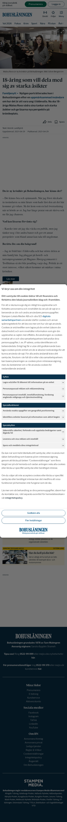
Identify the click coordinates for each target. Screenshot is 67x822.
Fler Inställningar (33, 520)
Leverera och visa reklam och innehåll (20, 439)
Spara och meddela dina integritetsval (20, 445)
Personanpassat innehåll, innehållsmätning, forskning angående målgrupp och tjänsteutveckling (28, 396)
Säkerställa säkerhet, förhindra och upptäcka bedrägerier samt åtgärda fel (32, 431)
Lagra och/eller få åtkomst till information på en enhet (28, 382)
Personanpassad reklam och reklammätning (23, 388)
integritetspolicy (14, 498)
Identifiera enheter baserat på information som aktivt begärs (31, 417)
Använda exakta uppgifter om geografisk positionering (28, 410)
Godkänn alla (33, 513)
